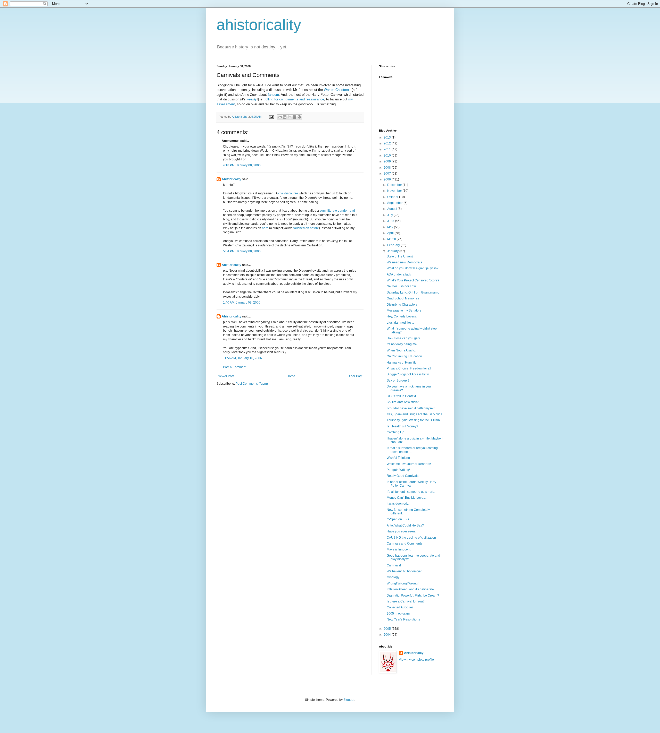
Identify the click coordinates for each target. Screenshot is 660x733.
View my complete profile (416, 659)
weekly (251, 99)
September (395, 203)
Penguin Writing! (398, 470)
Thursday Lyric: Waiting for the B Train (413, 420)
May (390, 227)
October (393, 197)
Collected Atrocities (400, 607)
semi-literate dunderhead (337, 210)
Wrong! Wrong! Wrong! (402, 583)
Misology (393, 577)
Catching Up (395, 432)
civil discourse (288, 193)
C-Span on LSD (398, 519)
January (393, 251)
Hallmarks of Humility (401, 362)
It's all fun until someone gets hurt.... (411, 492)
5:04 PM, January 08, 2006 (242, 251)
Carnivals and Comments (404, 543)
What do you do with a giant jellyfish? (413, 268)
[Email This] (279, 116)
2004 (388, 634)
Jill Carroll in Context (401, 396)
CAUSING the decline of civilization (411, 537)
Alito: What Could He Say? (405, 525)
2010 (388, 155)
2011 (388, 149)
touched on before (306, 228)
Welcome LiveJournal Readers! (409, 464)
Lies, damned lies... (400, 322)
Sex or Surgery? (398, 380)
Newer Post (226, 376)
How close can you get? (403, 338)
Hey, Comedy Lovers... (402, 316)
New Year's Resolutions (403, 619)
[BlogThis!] (284, 116)
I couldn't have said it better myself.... (412, 408)
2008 (388, 167)
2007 (388, 173)
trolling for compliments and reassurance (293, 99)
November (395, 191)
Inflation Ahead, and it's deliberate (410, 589)
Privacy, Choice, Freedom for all (409, 368)
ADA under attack (399, 274)
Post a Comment (234, 367)
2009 (388, 161)
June (391, 221)
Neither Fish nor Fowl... (403, 286)
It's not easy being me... (403, 344)
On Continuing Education (404, 356)
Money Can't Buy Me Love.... (406, 497)
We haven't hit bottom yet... (405, 571)
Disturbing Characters (402, 304)
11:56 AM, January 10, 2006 (242, 358)
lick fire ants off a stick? (403, 402)
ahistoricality (259, 24)
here (265, 228)
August (392, 209)
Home (291, 376)
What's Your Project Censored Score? (413, 280)
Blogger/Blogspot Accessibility (408, 374)
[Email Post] (271, 116)
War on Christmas (337, 90)
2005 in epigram (398, 613)
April (390, 233)
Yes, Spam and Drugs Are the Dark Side (414, 414)
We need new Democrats (404, 262)
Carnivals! (394, 565)
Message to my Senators (404, 310)
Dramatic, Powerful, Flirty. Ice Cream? (413, 595)
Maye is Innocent (398, 549)
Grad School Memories (403, 298)
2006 (388, 179)
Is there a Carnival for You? (406, 601)
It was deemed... (398, 503)
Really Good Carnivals (402, 476)
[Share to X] (289, 116)
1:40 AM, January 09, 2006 (241, 302)
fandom (273, 95)
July (390, 215)
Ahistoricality (231, 179)
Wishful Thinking (398, 458)
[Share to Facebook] (294, 116)
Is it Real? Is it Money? (402, 426)
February (394, 245)
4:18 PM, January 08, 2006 (242, 165)
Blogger (348, 700)
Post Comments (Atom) (252, 383)
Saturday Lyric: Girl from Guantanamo (413, 292)
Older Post (355, 376)
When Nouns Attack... (401, 350)
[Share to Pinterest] (299, 116)
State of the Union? (400, 256)
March (392, 239)
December (395, 185)
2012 (388, 143)
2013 (388, 137)
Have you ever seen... (402, 531)
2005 (388, 629)
